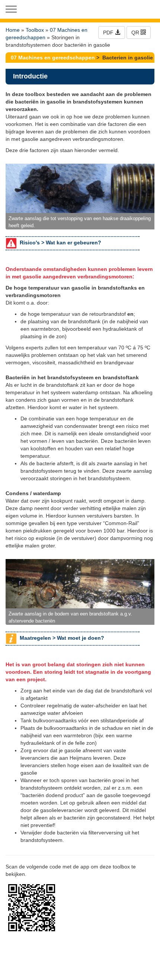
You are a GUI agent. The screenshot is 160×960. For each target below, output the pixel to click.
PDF (109, 33)
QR (136, 33)
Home (13, 30)
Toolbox (35, 30)
